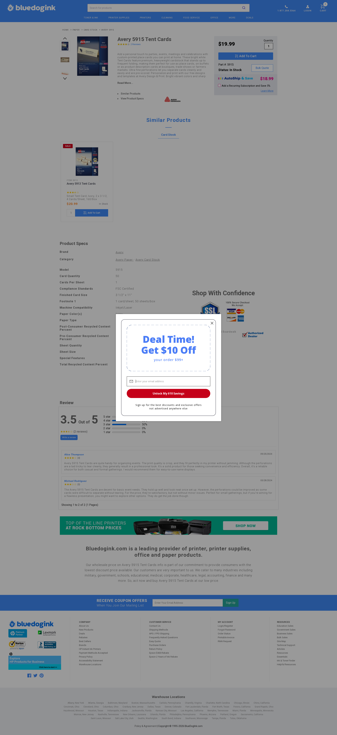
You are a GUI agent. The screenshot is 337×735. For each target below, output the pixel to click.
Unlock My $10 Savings (168, 393)
